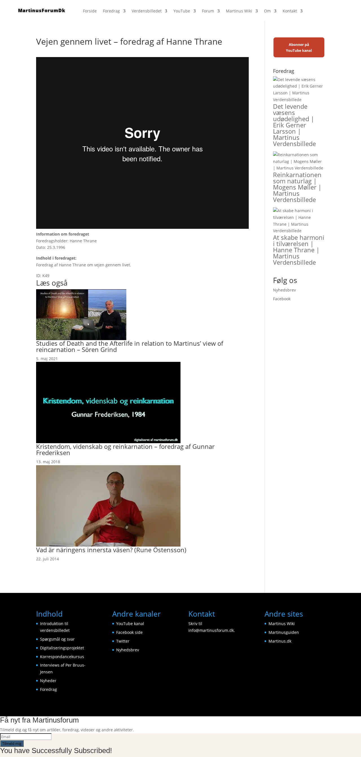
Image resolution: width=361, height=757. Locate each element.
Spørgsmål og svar (57, 639)
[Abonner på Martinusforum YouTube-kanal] (299, 56)
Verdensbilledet (147, 11)
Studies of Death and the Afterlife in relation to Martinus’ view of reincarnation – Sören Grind (129, 346)
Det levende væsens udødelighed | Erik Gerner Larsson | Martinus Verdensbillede (294, 125)
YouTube (181, 11)
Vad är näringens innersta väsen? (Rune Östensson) (111, 549)
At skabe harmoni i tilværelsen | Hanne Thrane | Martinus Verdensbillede (298, 249)
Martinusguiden (283, 632)
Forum (208, 11)
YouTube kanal (130, 623)
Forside (90, 11)
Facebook (281, 298)
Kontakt (290, 11)
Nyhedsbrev (284, 290)
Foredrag (111, 11)
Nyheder (48, 680)
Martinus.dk (279, 641)
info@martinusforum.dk (211, 630)
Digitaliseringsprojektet (62, 648)
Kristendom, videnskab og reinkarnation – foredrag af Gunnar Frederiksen (125, 449)
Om (267, 11)
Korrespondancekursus (62, 656)
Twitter (122, 641)
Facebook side (129, 632)
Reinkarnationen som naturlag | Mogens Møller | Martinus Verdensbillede (297, 187)
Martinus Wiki (239, 11)
